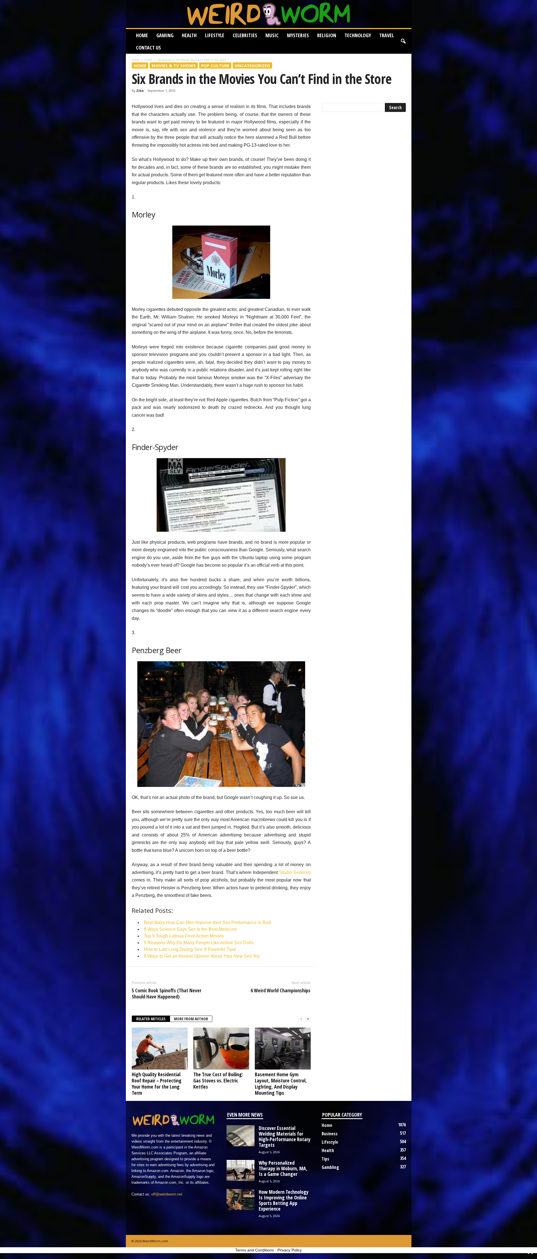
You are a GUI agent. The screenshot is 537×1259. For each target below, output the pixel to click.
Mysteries (298, 35)
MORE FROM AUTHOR (191, 1018)
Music (272, 35)
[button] (403, 41)
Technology (358, 35)
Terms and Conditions (254, 1250)
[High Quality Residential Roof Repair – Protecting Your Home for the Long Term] (160, 1049)
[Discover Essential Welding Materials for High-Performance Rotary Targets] (241, 1135)
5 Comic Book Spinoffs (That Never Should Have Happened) (166, 993)
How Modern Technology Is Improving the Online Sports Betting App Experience (283, 1200)
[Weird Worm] (268, 14)
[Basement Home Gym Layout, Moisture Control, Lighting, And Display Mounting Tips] (283, 1049)
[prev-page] (301, 1019)
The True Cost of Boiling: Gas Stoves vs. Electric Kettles (218, 1080)
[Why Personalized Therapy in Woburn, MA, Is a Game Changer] (241, 1170)
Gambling (330, 1167)
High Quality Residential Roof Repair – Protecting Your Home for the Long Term (157, 1083)
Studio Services (295, 872)
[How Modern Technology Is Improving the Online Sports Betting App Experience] (241, 1199)
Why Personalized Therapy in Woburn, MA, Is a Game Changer (283, 1168)
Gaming (164, 35)
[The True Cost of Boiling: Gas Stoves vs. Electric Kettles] (221, 1049)
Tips (325, 1159)
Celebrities (245, 35)
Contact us (148, 47)
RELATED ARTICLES (151, 1018)
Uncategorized (252, 65)
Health (189, 35)
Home (142, 35)
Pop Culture (215, 65)
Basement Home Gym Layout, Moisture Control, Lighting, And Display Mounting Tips (281, 1083)
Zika (140, 90)
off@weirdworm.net (166, 1194)
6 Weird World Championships (280, 990)
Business (330, 1134)
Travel (386, 35)
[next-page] (308, 1019)
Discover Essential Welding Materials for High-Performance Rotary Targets (284, 1136)
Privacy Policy (289, 1250)
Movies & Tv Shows (174, 65)
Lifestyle (214, 35)
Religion (326, 35)
